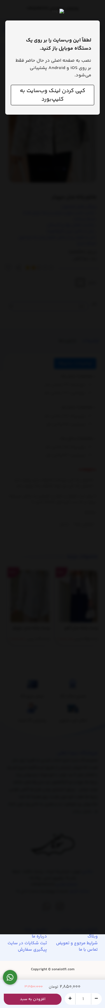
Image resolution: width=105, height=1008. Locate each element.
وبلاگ (93, 936)
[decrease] (96, 998)
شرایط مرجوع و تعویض (77, 943)
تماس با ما (88, 950)
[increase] (70, 998)
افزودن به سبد (33, 999)
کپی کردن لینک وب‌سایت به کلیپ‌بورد (52, 95)
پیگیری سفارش (32, 950)
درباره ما (39, 936)
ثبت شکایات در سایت (27, 943)
